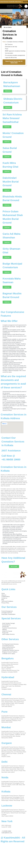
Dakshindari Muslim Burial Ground (11, 181)
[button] (2, 6)
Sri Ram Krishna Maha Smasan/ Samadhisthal (12, 118)
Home (4, 41)
